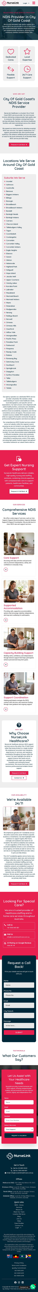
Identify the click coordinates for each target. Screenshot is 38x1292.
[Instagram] (19, 1282)
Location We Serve (19, 1214)
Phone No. (8, 991)
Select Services (10, 1125)
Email (6, 1001)
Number (7, 1116)
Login (25, 3)
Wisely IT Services (11, 1289)
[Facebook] (15, 1282)
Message (7, 1021)
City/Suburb (8, 1011)
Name (6, 981)
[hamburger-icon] (33, 3)
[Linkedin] (22, 1282)
